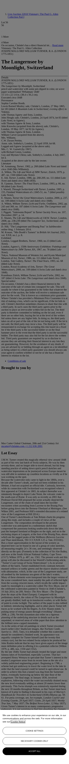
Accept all (34, 751)
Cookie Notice (18, 721)
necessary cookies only (34, 741)
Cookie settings (34, 731)
